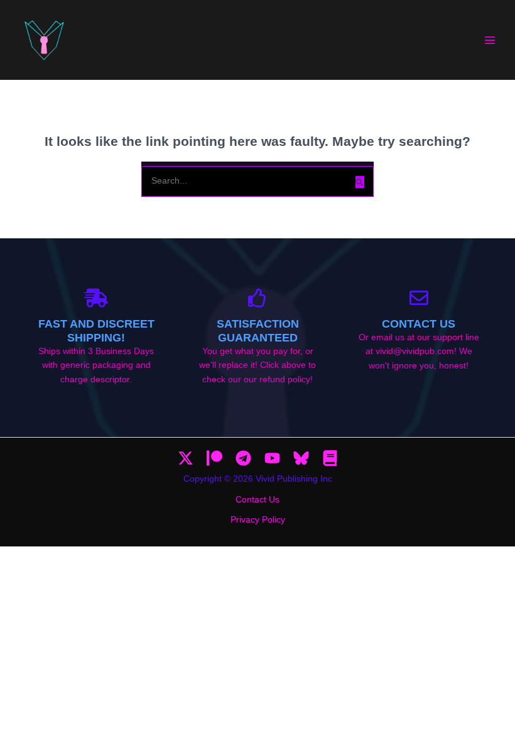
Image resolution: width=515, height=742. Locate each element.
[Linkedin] (243, 458)
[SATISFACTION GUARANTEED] (257, 298)
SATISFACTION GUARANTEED (258, 330)
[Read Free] (330, 458)
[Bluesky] (301, 458)
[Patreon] (214, 458)
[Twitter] (185, 458)
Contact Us (418, 323)
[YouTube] (272, 458)
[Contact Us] (418, 298)
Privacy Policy (257, 519)
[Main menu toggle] (490, 40)
